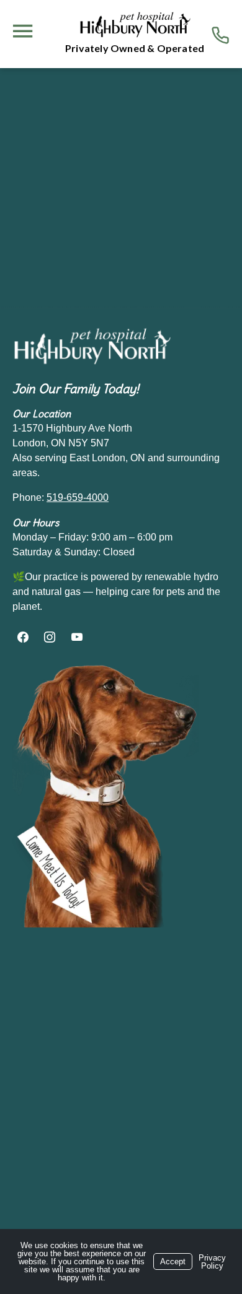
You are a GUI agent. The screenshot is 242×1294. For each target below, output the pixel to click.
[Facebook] (24, 637)
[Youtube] (77, 637)
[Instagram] (50, 637)
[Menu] (22, 31)
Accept (173, 1261)
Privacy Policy (212, 1261)
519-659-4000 (78, 497)
